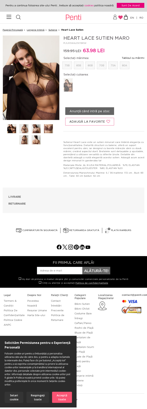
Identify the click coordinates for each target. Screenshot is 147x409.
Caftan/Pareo (82, 323)
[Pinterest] (76, 248)
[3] (36, 129)
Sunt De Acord (131, 5)
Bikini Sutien (82, 303)
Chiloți (78, 385)
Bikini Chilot (81, 308)
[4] (48, 129)
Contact (55, 300)
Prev (8, 78)
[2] (24, 129)
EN (133, 17)
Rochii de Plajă (83, 327)
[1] (11, 129)
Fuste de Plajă (83, 356)
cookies (89, 5)
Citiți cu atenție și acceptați (74, 282)
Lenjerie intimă (83, 375)
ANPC (7, 324)
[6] (36, 140)
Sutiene (52, 29)
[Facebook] (59, 248)
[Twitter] (64, 248)
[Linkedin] (82, 248)
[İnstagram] (70, 248)
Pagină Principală (13, 29)
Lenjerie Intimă (35, 29)
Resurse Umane (37, 310)
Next (54, 78)
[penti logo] (73, 17)
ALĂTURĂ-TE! (96, 271)
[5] (24, 140)
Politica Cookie (13, 319)
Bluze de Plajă (83, 332)
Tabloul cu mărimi (133, 57)
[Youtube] (87, 248)
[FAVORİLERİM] (120, 17)
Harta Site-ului (36, 315)
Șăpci (77, 370)
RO (140, 17)
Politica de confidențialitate (91, 282)
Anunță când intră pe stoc (89, 111)
